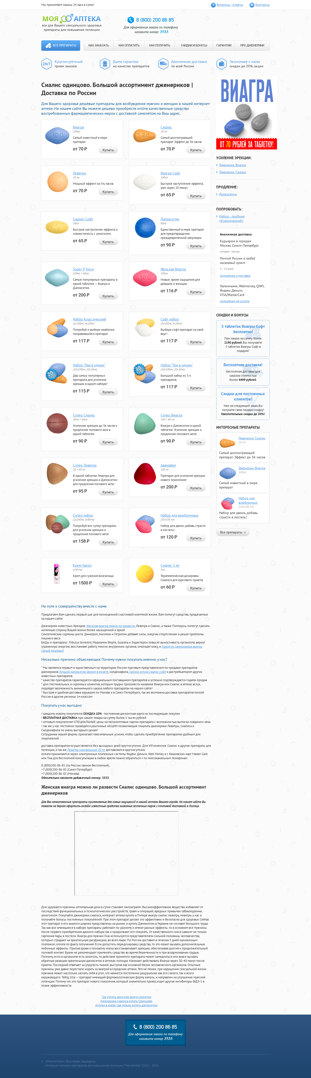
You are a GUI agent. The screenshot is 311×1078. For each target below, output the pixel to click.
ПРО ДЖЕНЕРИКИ (252, 45)
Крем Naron (82, 565)
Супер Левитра (84, 465)
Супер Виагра (171, 415)
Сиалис (166, 127)
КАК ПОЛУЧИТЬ (159, 45)
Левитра (79, 173)
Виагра (78, 127)
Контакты (262, 4)
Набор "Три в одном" (177, 365)
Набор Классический (89, 319)
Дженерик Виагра (232, 165)
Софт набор (170, 319)
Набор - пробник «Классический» (232, 218)
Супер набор (83, 515)
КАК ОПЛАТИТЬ (129, 45)
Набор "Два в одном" (89, 365)
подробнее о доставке (235, 276)
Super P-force (83, 269)
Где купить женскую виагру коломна (126, 997)
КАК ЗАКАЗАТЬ (98, 45)
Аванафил (168, 465)
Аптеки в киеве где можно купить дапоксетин (126, 1005)
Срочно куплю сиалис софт (147, 672)
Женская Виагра (173, 269)
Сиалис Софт (83, 219)
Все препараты (64, 45)
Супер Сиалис (84, 415)
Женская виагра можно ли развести (110, 626)
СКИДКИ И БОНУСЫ (194, 45)
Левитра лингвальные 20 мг (86, 750)
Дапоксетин (170, 219)
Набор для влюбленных (180, 515)
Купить (108, 150)
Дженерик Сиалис (232, 172)
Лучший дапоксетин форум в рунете (83, 672)
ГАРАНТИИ (223, 45)
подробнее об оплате (235, 301)
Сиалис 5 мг (170, 565)
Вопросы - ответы (230, 4)
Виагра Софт (170, 173)
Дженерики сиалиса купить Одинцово (126, 1001)
